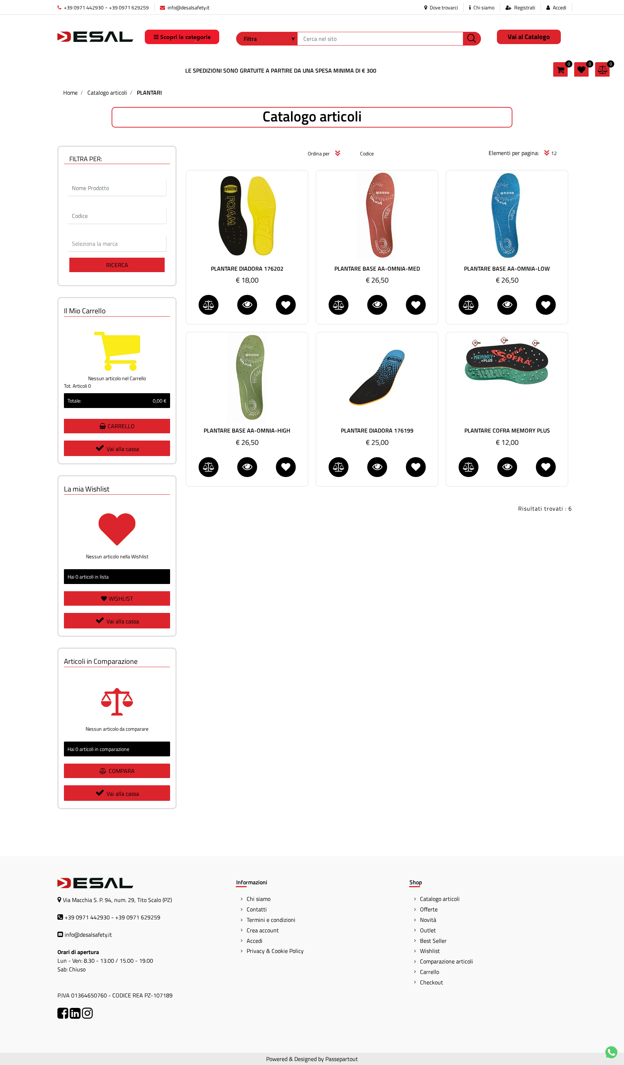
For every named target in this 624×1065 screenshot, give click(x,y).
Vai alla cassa (123, 449)
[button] (472, 39)
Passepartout (341, 1059)
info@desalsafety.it (187, 7)
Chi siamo (483, 7)
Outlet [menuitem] (428, 930)
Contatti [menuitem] (257, 909)
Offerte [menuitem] (429, 909)
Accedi (559, 7)
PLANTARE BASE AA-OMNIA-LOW (507, 268)
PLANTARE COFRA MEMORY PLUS (507, 430)
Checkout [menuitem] (431, 982)
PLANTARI (149, 92)
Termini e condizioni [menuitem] (271, 919)
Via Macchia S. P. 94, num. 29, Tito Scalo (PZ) (117, 900)
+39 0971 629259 (129, 7)
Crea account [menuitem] (263, 930)
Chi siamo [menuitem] (258, 898)
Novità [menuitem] (428, 919)
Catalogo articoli (107, 92)
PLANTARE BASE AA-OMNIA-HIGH (247, 430)
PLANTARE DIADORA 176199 (377, 430)
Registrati (524, 7)
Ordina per (319, 153)
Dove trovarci (443, 7)
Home (70, 92)
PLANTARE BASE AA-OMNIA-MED (377, 268)
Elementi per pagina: (514, 153)
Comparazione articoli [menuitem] (446, 961)
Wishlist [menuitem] (430, 950)
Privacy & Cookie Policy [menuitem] (275, 950)
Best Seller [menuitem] (433, 940)
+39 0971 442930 (83, 7)
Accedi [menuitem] (255, 940)
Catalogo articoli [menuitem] (440, 898)
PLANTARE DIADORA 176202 (247, 268)
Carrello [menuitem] (429, 971)
